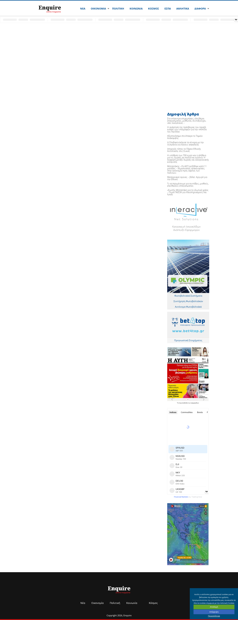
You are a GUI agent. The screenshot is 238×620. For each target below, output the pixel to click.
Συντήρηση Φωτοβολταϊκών (188, 301)
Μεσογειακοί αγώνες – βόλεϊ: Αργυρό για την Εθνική (187, 178)
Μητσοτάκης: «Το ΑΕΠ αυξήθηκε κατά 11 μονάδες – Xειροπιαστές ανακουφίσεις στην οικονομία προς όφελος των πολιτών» (187, 169)
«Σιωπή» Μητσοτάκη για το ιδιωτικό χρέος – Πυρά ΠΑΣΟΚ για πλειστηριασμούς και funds (187, 192)
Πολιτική (115, 603)
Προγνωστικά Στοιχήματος (188, 340)
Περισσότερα (214, 616)
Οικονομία (97, 603)
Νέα (82, 603)
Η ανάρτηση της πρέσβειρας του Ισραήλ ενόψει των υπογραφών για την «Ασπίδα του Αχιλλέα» (187, 129)
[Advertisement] (109, 44)
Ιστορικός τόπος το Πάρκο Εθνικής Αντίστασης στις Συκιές (184, 150)
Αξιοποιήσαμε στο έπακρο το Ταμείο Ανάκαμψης (184, 137)
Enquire (127, 615)
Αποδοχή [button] (214, 607)
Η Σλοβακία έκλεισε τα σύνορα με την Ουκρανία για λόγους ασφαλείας (185, 143)
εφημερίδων (195, 403)
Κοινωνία (131, 603)
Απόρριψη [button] (214, 611)
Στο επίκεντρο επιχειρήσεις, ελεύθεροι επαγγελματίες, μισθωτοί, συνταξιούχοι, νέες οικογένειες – (186, 120)
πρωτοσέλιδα (183, 403)
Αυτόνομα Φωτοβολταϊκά (188, 306)
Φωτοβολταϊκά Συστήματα (188, 295)
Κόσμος (153, 603)
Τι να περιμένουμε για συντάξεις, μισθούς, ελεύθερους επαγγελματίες (188, 184)
